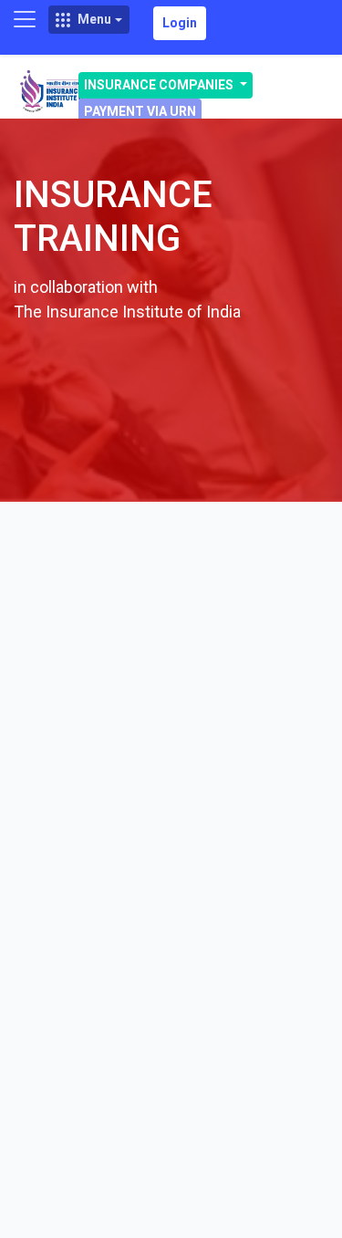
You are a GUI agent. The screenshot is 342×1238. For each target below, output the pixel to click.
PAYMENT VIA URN (140, 111)
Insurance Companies (160, 85)
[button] (89, 19)
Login (179, 23)
